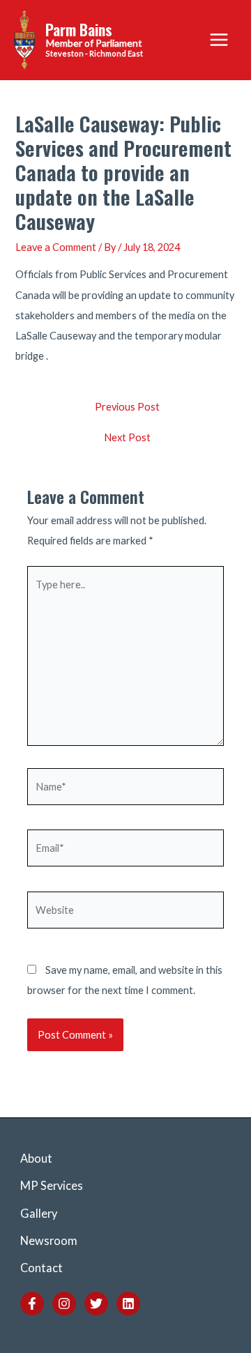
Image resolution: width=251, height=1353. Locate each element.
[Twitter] (96, 1303)
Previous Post (127, 407)
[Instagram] (64, 1303)
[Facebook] (32, 1303)
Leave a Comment (55, 247)
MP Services (51, 1185)
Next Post (127, 438)
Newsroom (48, 1240)
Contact (41, 1267)
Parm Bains (78, 29)
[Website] (125, 912)
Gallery (38, 1213)
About (36, 1158)
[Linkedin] (128, 1303)
